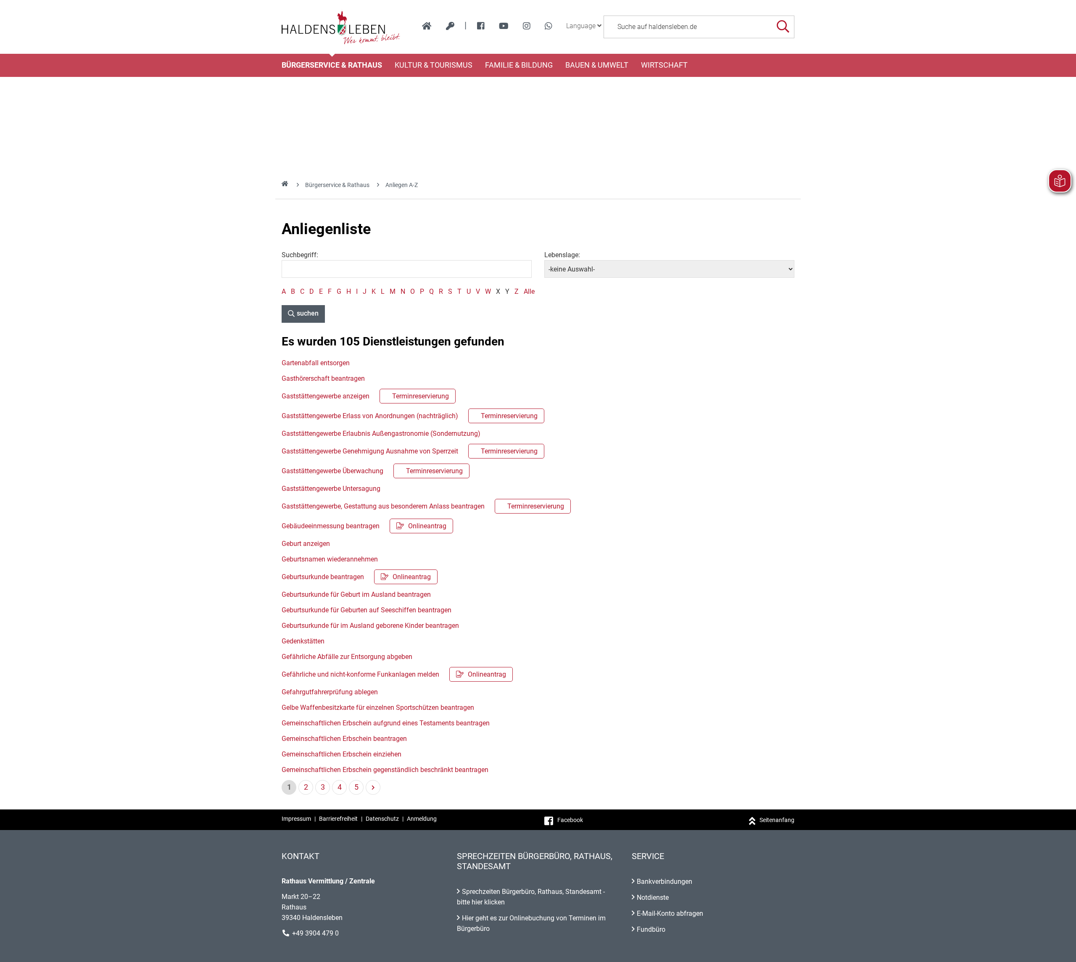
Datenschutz (382, 818)
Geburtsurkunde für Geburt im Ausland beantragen (356, 594)
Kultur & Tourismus (433, 65)
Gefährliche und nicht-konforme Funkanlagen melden (394, 674)
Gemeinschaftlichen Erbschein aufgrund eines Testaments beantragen (386, 723)
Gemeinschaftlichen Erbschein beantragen (344, 739)
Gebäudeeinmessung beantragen (364, 526)
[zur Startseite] (427, 26)
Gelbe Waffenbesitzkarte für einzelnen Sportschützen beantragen (378, 708)
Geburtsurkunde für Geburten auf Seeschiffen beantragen (366, 610)
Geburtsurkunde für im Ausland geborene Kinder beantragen (370, 626)
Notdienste (653, 897)
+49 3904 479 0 (315, 933)
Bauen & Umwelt (596, 65)
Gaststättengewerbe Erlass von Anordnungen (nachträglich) (410, 416)
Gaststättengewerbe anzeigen (365, 396)
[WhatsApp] (548, 26)
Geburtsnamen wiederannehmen (330, 559)
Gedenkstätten (303, 641)
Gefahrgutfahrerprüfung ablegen (330, 692)
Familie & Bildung (519, 65)
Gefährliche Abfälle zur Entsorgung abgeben (347, 657)
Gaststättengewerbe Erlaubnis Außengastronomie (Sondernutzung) (381, 434)
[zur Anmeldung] (450, 26)
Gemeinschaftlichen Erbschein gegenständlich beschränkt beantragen (385, 770)
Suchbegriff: (300, 255)
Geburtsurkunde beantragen (356, 577)
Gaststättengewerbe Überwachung (372, 471)
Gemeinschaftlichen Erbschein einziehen (341, 754)
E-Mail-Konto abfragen (670, 913)
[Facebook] (481, 26)
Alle (529, 291)
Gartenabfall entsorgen (316, 363)
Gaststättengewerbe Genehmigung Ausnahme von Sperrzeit (410, 451)
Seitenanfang (777, 820)
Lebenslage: (562, 255)
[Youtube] (504, 26)
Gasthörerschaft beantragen (323, 378)
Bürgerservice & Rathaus (332, 65)
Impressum (296, 818)
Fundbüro (651, 929)
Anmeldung (422, 818)
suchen (308, 313)
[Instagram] (527, 26)
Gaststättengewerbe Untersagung (331, 489)
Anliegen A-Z (401, 185)
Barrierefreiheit (338, 818)
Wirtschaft (664, 65)
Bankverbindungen (664, 882)
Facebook (570, 820)
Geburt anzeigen (306, 544)
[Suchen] (782, 27)
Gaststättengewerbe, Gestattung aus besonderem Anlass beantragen (423, 506)
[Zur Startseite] (341, 27)
